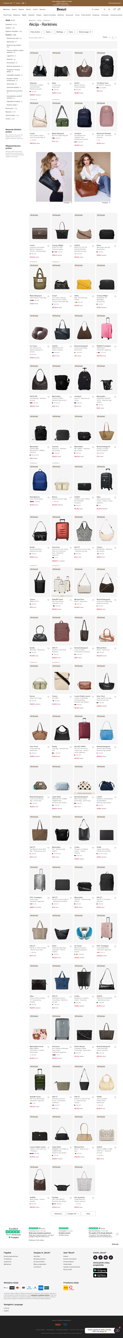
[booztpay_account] (46, 1288)
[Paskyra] (104, 9)
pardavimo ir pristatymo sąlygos (40, 1295)
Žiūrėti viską (115, 1244)
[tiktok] (111, 1257)
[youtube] (106, 1257)
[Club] (109, 9)
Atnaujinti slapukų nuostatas (77, 1329)
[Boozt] (61, 9)
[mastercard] (17, 1288)
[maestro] (23, 1288)
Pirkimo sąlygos (40, 1329)
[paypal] (6, 1288)
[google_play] (100, 1270)
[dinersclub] (35, 1288)
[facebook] (95, 1257)
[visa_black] (12, 1288)
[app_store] (100, 1275)
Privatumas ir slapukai (62, 1329)
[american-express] (40, 1288)
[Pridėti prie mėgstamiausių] (48, 84)
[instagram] (100, 1257)
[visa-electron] (29, 1288)
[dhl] (65, 1288)
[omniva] (71, 1288)
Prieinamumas (50, 1329)
